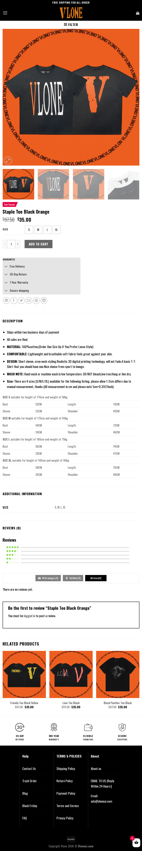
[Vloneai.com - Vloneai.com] (71, 13)
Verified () (75, 578)
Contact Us (29, 768)
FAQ (24, 817)
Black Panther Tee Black (118, 703)
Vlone (64, 846)
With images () (50, 578)
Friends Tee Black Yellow (24, 703)
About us (96, 768)
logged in (29, 615)
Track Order (29, 780)
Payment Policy (65, 793)
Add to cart (38, 243)
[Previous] (10, 97)
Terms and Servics (67, 805)
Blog (25, 793)
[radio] (29, 230)
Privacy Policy (64, 817)
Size (5, 229)
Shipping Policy (65, 768)
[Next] (132, 97)
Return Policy (64, 780)
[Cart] (137, 13)
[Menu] (5, 13)
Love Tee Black (71, 703)
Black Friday (29, 805)
